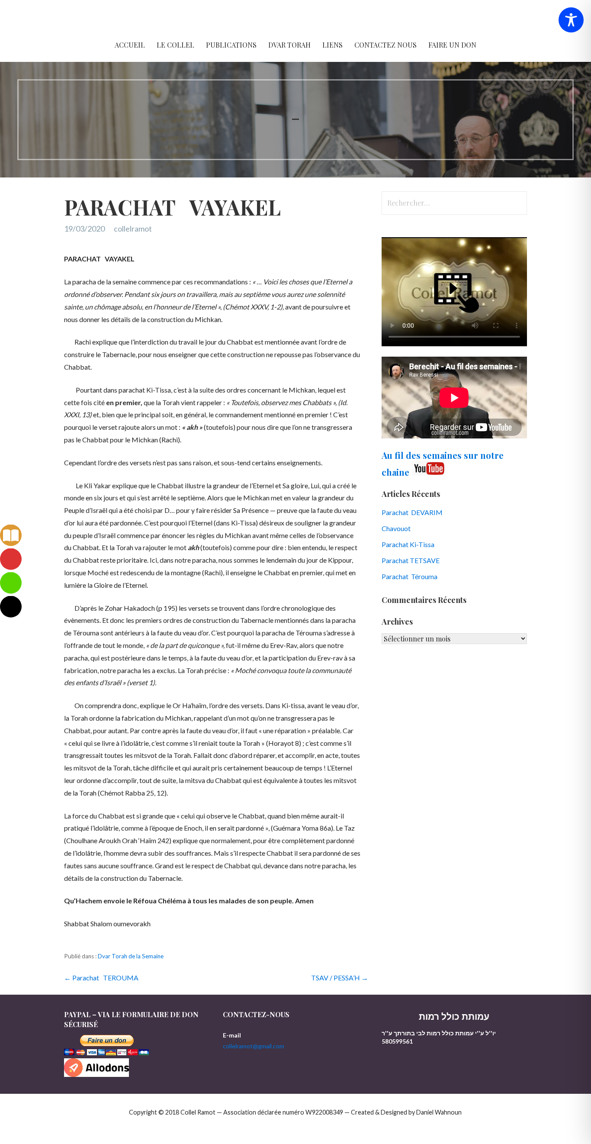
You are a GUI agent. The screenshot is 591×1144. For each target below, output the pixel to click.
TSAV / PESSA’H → (339, 977)
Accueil (130, 44)
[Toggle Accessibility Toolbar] (571, 19)
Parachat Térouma (409, 576)
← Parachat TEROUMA (101, 977)
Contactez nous (385, 44)
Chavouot (396, 528)
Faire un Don (452, 44)
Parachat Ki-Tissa (408, 544)
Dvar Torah (289, 44)
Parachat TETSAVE (411, 560)
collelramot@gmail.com (253, 1046)
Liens (332, 44)
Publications (231, 44)
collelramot (133, 228)
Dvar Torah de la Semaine (131, 956)
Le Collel (175, 44)
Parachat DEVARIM (412, 512)
